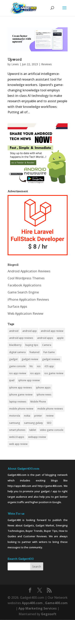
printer (38, 415)
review (50, 415)
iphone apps (43, 387)
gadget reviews (51, 359)
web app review (18, 444)
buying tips (31, 345)
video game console (51, 430)
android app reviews (21, 338)
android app (29, 331)
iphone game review (21, 394)
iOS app (49, 366)
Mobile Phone (38, 401)
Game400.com (56, 603)
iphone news (44, 394)
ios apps (35, 373)
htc (31, 366)
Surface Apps (17, 306)
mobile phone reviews (50, 408)
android (13, 331)
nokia (27, 415)
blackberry (15, 345)
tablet (32, 430)
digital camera (17, 352)
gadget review (30, 359)
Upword (15, 59)
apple (60, 338)
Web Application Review (25, 313)
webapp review (37, 437)
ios (39, 366)
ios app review (17, 373)
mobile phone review (21, 408)
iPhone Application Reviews (28, 299)
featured (34, 352)
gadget (13, 359)
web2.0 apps (16, 437)
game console (17, 366)
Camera (46, 345)
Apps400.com (32, 603)
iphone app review (29, 380)
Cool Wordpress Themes (26, 278)
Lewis (15, 64)
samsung (14, 423)
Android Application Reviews (29, 271)
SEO (49, 423)
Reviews (46, 64)
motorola (14, 415)
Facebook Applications (24, 285)
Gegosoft (48, 614)
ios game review (53, 373)
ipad (11, 380)
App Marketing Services (37, 608)
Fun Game (49, 352)
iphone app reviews (20, 387)
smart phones (17, 430)
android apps (45, 338)
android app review (52, 331)
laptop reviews (17, 401)
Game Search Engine (23, 292)
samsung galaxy (33, 423)
